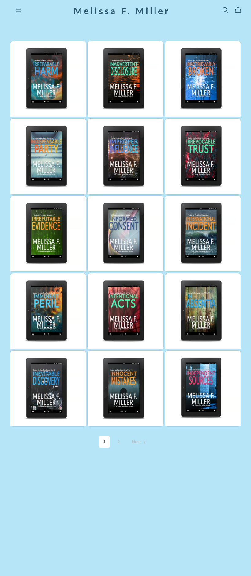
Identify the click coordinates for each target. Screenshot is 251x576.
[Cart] (240, 10)
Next (137, 442)
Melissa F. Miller (121, 10)
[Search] (225, 10)
